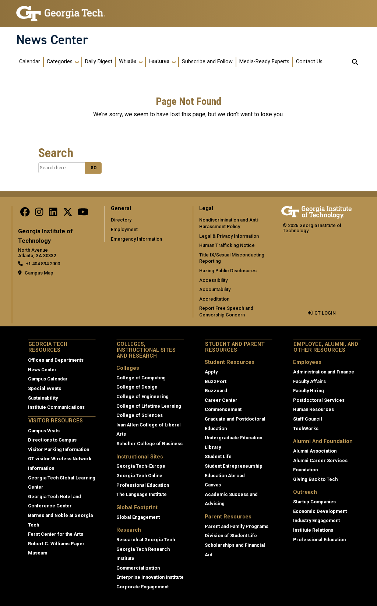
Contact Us (309, 62)
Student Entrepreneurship (234, 466)
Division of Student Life (231, 535)
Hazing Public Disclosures (228, 270)
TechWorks (305, 428)
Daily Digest (98, 62)
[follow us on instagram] (39, 213)
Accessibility (213, 280)
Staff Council (307, 419)
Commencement (223, 409)
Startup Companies (314, 501)
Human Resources (313, 409)
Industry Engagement (316, 520)
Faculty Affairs (309, 381)
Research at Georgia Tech (145, 539)
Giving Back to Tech (315, 479)
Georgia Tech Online (139, 475)
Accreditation (214, 299)
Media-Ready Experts (264, 62)
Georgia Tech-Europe (140, 466)
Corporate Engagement (142, 586)
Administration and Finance (323, 372)
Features (159, 61)
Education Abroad (225, 475)
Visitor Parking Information (58, 449)
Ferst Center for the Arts (55, 534)
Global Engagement (138, 517)
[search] (355, 62)
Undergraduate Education (233, 437)
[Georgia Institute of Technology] (60, 10)
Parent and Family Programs (236, 526)
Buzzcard (216, 390)
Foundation (305, 469)
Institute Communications (56, 407)
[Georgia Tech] (316, 211)
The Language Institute (141, 494)
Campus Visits (44, 430)
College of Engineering (142, 396)
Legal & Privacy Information (229, 236)
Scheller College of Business (149, 443)
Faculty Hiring (308, 390)
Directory (121, 220)
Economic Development (320, 511)
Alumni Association (315, 451)
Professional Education (142, 485)
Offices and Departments (56, 360)
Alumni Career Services (320, 460)
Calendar (29, 62)
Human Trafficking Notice (227, 245)
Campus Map (39, 273)
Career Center (221, 400)
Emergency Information (136, 239)
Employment (124, 229)
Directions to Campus (52, 440)
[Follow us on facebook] (25, 213)
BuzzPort (215, 381)
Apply (211, 372)
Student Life (218, 456)
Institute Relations (313, 530)
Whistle (127, 61)
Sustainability (43, 398)
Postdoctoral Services (319, 400)
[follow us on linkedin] (53, 213)
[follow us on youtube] (83, 213)
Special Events (44, 388)
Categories (60, 62)
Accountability (214, 289)
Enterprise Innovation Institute (150, 577)
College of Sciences (139, 415)
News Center (52, 39)
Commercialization (138, 568)
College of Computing (141, 377)
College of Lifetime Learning (148, 406)
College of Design (136, 387)
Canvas (213, 485)
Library (213, 447)
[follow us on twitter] (68, 213)
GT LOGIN (325, 313)
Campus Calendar (48, 379)
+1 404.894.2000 (43, 263)
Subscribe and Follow (207, 62)
